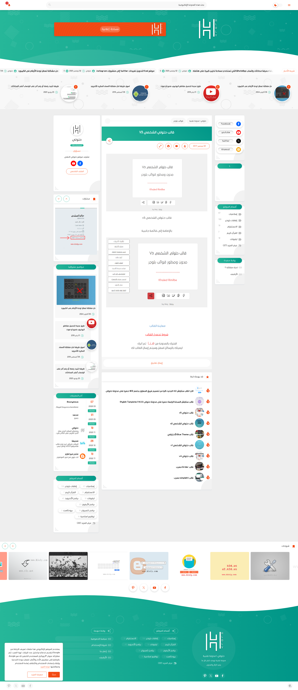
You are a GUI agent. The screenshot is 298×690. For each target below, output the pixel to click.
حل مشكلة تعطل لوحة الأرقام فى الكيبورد (254, 86)
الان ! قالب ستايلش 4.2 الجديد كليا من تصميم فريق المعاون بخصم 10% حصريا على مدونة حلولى (149, 391)
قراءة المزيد (45, 667)
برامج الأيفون (87, 504)
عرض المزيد (230, 245)
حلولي (77, 139)
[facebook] (80, 163)
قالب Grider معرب (184, 467)
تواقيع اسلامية (86, 516)
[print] (168, 146)
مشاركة (92, 410)
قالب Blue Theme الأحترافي (180, 434)
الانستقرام (227, 226)
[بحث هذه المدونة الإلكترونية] (49, 5)
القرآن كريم (227, 232)
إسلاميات (227, 213)
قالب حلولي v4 (186, 456)
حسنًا (54, 675)
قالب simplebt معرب (183, 478)
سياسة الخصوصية (99, 639)
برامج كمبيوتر (87, 510)
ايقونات (227, 238)
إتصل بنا (103, 651)
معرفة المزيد (37, 675)
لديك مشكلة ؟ (231, 267)
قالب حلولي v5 (186, 413)
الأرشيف (234, 274)
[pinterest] (133, 588)
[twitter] (144, 588)
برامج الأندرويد (70, 498)
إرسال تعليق (157, 363)
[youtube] (73, 163)
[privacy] (290, 685)
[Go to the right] (59, 199)
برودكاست (67, 510)
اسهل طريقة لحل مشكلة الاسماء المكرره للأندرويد (110, 86)
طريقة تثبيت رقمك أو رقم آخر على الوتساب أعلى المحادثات (35, 86)
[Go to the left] (66, 199)
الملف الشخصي (77, 171)
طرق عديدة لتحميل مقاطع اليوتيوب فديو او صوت (181, 86)
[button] (109, 141)
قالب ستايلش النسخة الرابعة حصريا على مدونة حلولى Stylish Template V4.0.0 (156, 402)
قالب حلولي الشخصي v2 (181, 423)
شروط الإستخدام (99, 645)
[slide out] (289, 5)
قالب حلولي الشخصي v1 (182, 445)
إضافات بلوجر (227, 220)
